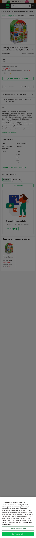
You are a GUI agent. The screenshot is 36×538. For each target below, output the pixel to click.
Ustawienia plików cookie (18, 528)
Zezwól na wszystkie (18, 534)
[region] (18, 517)
